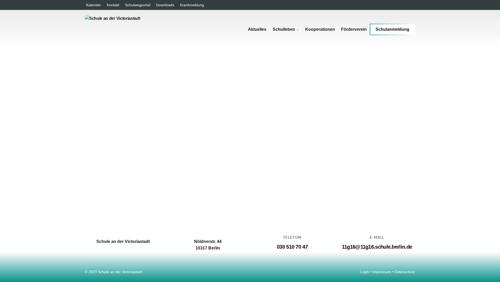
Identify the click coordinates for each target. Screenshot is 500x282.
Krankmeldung (192, 5)
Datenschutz (405, 272)
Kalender (93, 5)
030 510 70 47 (292, 247)
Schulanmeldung (392, 29)
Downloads (165, 5)
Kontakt (113, 5)
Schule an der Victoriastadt (120, 272)
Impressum (382, 272)
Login (364, 272)
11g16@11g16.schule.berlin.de (377, 247)
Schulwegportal (137, 5)
